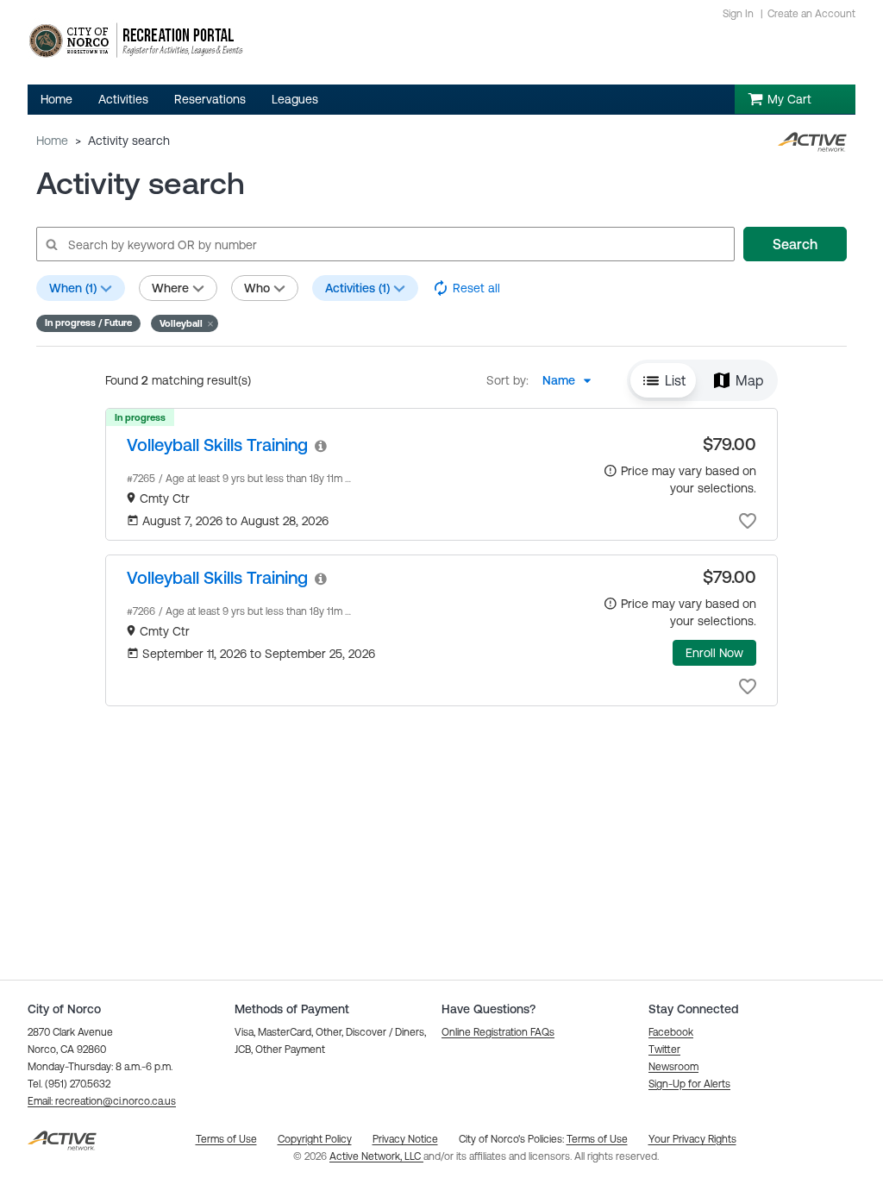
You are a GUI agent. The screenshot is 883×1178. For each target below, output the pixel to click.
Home (52, 140)
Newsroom (673, 1067)
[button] (184, 323)
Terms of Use (597, 1139)
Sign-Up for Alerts (689, 1084)
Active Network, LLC (376, 1156)
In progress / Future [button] (88, 322)
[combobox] (572, 380)
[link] (217, 444)
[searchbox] (384, 244)
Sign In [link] (738, 14)
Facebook (670, 1032)
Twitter (664, 1049)
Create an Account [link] (811, 14)
